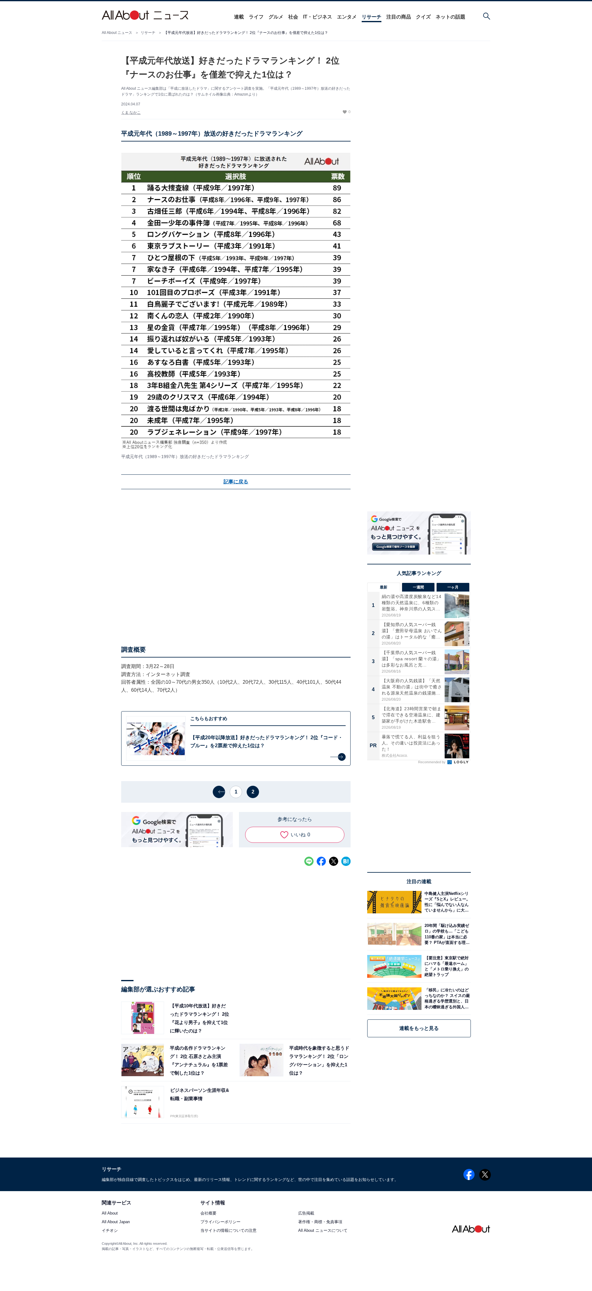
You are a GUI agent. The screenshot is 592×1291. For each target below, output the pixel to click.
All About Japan (116, 1222)
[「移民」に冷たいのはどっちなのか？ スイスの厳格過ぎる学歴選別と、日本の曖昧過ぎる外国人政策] (446, 998)
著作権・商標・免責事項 (320, 1222)
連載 (239, 16)
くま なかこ (131, 112)
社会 (293, 16)
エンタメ (347, 16)
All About (110, 1213)
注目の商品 (398, 16)
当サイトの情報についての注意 (228, 1231)
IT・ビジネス (317, 16)
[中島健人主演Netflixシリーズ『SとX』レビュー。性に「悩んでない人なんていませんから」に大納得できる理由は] (446, 902)
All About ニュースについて (322, 1231)
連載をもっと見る (419, 1028)
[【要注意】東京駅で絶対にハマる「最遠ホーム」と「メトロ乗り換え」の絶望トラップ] (446, 966)
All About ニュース (117, 33)
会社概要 (208, 1213)
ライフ (256, 16)
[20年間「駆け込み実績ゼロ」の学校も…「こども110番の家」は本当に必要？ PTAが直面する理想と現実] (446, 934)
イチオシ (110, 1231)
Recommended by (432, 762)
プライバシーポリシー (220, 1222)
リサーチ (371, 16)
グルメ (276, 16)
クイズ (423, 16)
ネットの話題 (450, 16)
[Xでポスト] (333, 861)
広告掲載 (306, 1213)
